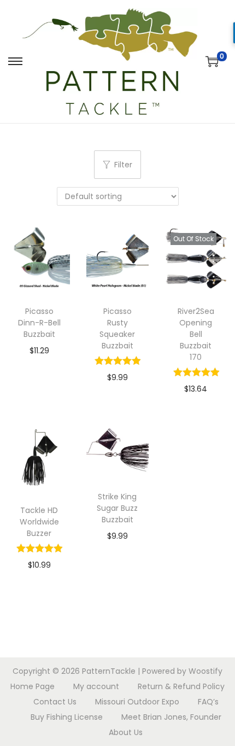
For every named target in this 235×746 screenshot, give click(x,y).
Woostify (205, 671)
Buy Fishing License (67, 717)
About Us (126, 732)
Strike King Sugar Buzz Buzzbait (117, 508)
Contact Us (55, 701)
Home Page (32, 686)
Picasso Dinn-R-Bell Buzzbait (39, 323)
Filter (123, 164)
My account (96, 686)
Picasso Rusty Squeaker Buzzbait (117, 328)
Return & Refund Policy (181, 686)
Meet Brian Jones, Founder (171, 717)
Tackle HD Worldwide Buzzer (39, 522)
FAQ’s (208, 701)
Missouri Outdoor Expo (137, 701)
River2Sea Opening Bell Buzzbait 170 (196, 334)
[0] (212, 61)
